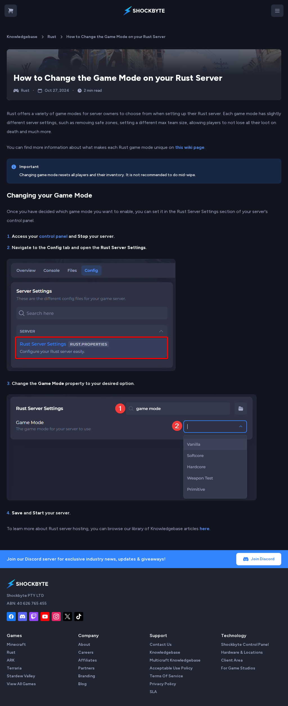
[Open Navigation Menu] (277, 11)
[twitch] (33, 616)
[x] (67, 616)
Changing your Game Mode (49, 195)
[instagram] (56, 616)
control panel (53, 236)
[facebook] (11, 616)
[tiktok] (78, 616)
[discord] (22, 616)
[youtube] (45, 616)
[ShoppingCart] (10, 11)
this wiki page (189, 147)
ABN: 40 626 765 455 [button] (27, 603)
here (205, 528)
